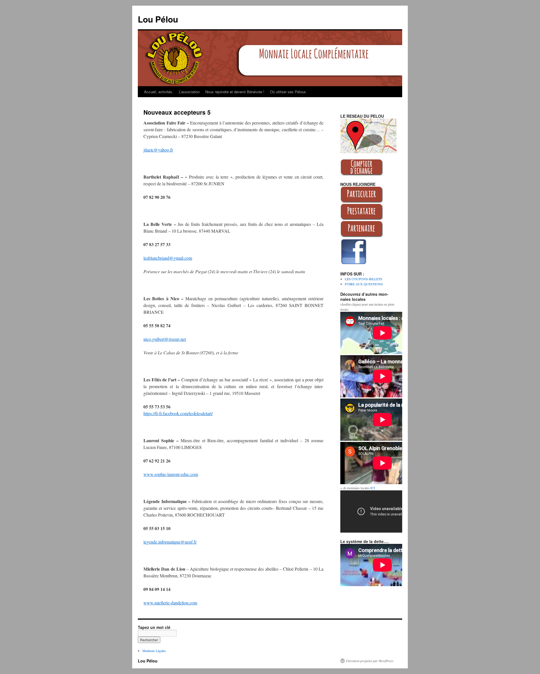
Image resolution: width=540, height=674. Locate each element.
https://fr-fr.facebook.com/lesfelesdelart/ (178, 413)
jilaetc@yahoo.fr (158, 150)
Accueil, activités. (158, 91)
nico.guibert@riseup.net (164, 339)
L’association (189, 91)
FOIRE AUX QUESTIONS (364, 284)
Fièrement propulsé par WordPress (369, 661)
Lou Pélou (158, 19)
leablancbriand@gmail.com (167, 258)
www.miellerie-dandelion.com (170, 603)
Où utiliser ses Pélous (288, 91)
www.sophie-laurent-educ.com (170, 474)
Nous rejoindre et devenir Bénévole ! (234, 91)
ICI (372, 488)
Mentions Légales (154, 650)
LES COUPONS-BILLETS (363, 279)
